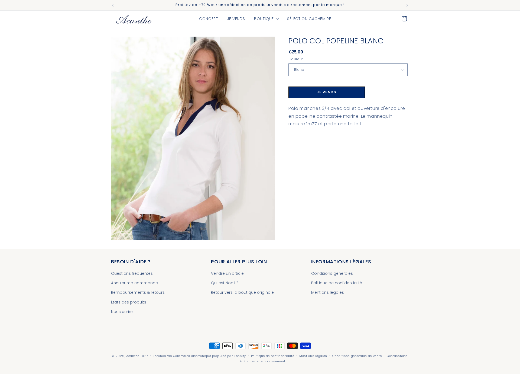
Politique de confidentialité (336, 283)
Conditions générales (332, 273)
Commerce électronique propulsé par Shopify (209, 356)
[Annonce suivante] (407, 5)
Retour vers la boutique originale (242, 292)
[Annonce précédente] (113, 5)
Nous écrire (122, 311)
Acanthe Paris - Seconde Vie (149, 356)
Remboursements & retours (138, 292)
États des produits (128, 302)
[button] (266, 18)
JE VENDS (326, 92)
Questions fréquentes (132, 273)
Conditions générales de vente (357, 356)
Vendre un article (227, 273)
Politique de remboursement (262, 361)
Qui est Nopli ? (224, 283)
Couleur (295, 59)
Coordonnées (397, 356)
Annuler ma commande (134, 283)
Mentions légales (327, 292)
